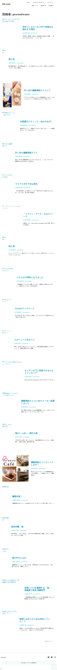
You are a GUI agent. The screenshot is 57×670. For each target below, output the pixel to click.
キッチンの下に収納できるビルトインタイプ (39, 371)
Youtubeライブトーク (24, 308)
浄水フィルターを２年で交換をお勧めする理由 (38, 28)
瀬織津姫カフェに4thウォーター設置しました (38, 402)
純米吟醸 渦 (17, 527)
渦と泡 (11, 59)
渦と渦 (12, 246)
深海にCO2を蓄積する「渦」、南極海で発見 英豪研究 (38, 589)
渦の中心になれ (19, 558)
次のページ (50, 641)
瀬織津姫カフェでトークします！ (42, 463)
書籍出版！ (17, 496)
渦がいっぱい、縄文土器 (26, 433)
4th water (6, 4)
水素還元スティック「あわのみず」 (36, 121)
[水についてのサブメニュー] (54, 2)
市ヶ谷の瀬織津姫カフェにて (37, 90)
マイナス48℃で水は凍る (26, 184)
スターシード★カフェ (24, 340)
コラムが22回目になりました (30, 277)
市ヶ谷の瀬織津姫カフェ (26, 153)
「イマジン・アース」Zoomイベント (38, 215)
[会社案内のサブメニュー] (54, 5)
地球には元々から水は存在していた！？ (34, 620)
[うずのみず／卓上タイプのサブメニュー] (45, 2)
